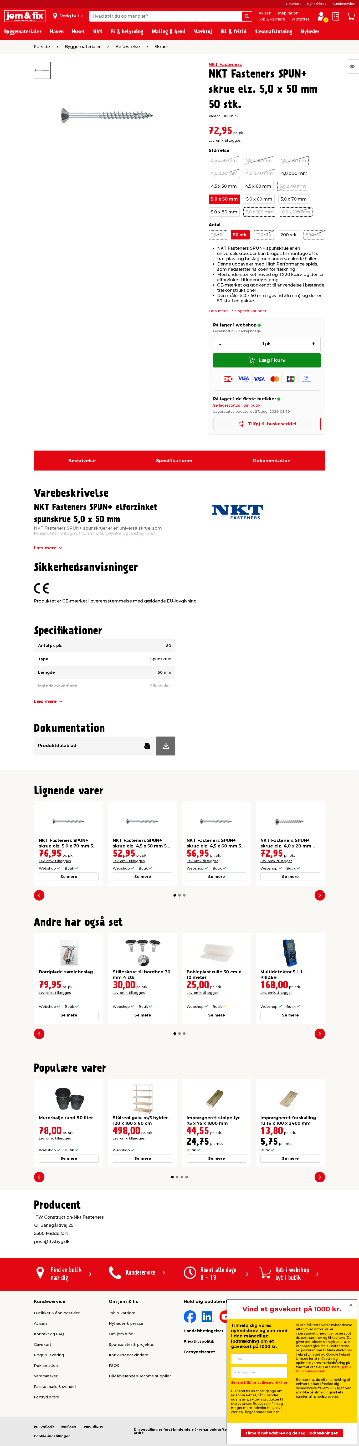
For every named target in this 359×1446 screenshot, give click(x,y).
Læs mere (218, 311)
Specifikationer (174, 460)
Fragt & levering (49, 1355)
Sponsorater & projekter (132, 1344)
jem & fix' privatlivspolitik (323, 1369)
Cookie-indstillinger (52, 1436)
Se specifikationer (249, 311)
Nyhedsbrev (316, 4)
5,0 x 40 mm (293, 186)
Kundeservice (344, 4)
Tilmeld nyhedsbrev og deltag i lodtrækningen (292, 1433)
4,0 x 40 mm (259, 173)
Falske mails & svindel (55, 1386)
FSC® (114, 1365)
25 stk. (218, 234)
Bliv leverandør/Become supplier (140, 1376)
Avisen (265, 13)
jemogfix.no (93, 1426)
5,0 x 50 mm (224, 199)
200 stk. (289, 234)
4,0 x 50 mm (294, 173)
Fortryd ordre (46, 1397)
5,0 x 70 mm (294, 199)
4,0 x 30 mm (224, 173)
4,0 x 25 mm (293, 160)
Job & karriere (272, 19)
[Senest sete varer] (353, 66)
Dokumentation (272, 460)
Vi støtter (300, 19)
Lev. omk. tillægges (224, 140)
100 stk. (264, 234)
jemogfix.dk (44, 1426)
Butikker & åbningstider (57, 1313)
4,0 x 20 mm (258, 160)
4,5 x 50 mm (224, 186)
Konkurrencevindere (128, 1355)
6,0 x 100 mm (296, 212)
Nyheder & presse (126, 1323)
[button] (174, 895)
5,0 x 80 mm (224, 212)
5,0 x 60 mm (259, 199)
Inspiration (288, 13)
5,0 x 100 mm (260, 212)
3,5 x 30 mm (224, 160)
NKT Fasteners (225, 64)
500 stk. (314, 234)
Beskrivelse (82, 460)
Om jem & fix (121, 1334)
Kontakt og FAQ (49, 1334)
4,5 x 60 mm (258, 186)
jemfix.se (68, 1426)
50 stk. (240, 234)
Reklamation (46, 1365)
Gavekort (293, 4)
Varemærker (46, 1376)
